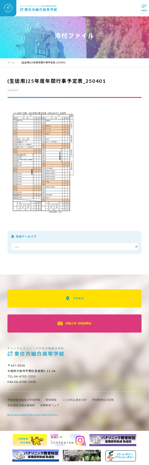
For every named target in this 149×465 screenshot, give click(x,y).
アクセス (78, 298)
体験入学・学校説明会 (78, 323)
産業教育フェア (49, 405)
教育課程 (51, 399)
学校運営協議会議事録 (21, 405)
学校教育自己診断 (103, 399)
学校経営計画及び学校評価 (23, 399)
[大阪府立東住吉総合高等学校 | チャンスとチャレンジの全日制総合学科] (28, 8)
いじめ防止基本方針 (74, 399)
